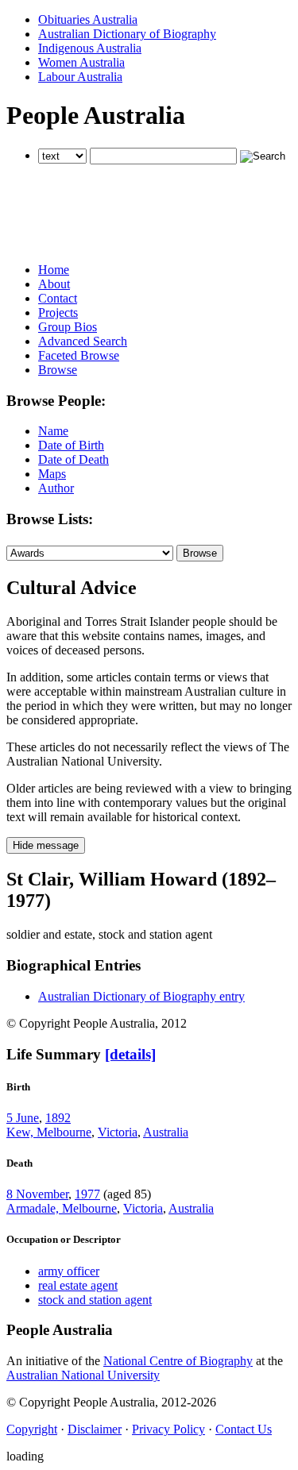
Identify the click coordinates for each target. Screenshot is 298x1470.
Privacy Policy (168, 1429)
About (54, 284)
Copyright (31, 1429)
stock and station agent (95, 1299)
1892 (58, 1118)
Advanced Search (82, 341)
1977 (87, 1194)
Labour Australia (80, 76)
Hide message (46, 845)
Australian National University (83, 1375)
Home (53, 269)
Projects (58, 312)
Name (53, 431)
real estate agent (78, 1285)
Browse (57, 369)
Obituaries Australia (87, 19)
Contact (57, 298)
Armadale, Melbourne (61, 1208)
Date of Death (73, 459)
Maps (52, 473)
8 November (37, 1194)
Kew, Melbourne (48, 1132)
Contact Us (243, 1429)
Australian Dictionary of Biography (127, 34)
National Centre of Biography (178, 1361)
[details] (130, 1054)
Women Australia (81, 62)
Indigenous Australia (89, 48)
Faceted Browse (78, 355)
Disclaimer (95, 1429)
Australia (165, 1132)
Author (56, 488)
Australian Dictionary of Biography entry (141, 996)
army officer (68, 1271)
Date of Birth (71, 445)
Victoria (117, 1132)
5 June (22, 1118)
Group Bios (67, 327)
